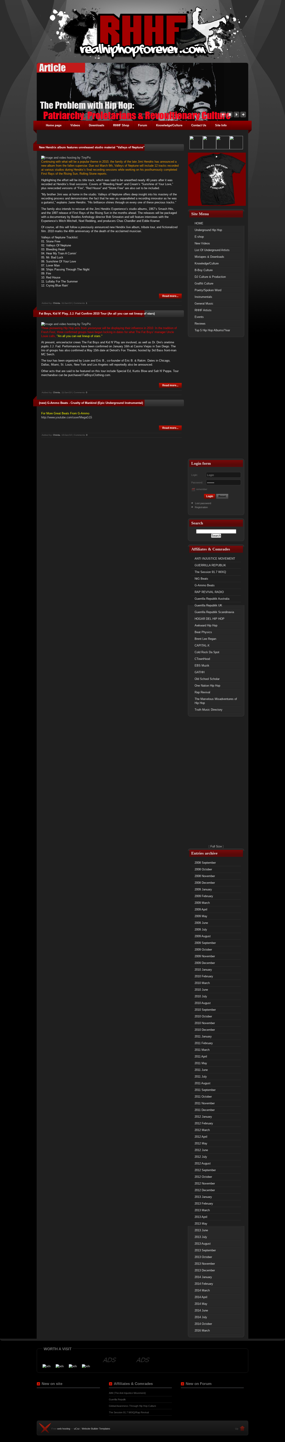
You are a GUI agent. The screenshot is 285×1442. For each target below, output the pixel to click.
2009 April (201, 909)
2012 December (205, 1190)
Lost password (203, 503)
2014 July (201, 1317)
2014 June (201, 1310)
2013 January (203, 1197)
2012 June (201, 1150)
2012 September (205, 1170)
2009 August (203, 936)
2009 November (205, 956)
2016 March (202, 1330)
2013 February (204, 1203)
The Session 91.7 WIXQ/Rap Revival (129, 1412)
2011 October (203, 1096)
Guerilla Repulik (117, 1399)
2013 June (201, 1230)
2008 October (203, 869)
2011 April (201, 1056)
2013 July (201, 1237)
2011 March (202, 1049)
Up (236, 1428)
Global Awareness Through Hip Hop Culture (132, 1406)
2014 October (203, 1323)
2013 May (201, 1223)
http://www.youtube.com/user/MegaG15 (66, 417)
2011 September (205, 1090)
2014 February (204, 1283)
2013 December (205, 1270)
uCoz (77, 1428)
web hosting (63, 1428)
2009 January (203, 889)
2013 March (202, 1210)
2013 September (205, 1250)
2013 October (203, 1257)
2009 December (205, 963)
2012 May (201, 1143)
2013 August (203, 1243)
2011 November (205, 1103)
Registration (201, 507)
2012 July (201, 1156)
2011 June (201, 1070)
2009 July (201, 929)
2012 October (203, 1176)
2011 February (204, 1043)
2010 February (204, 976)
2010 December (205, 1029)
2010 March (202, 983)
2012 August (203, 1163)
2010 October (203, 1016)
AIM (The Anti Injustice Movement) (127, 1393)
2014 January (203, 1277)
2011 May (201, 1063)
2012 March (202, 1130)
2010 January (203, 969)
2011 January (203, 1036)
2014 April (201, 1297)
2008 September (205, 862)
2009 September (205, 943)
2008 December (205, 882)
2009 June (201, 923)
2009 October (203, 949)
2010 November (205, 1023)
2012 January (203, 1116)
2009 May (201, 916)
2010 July (201, 996)
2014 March (202, 1290)
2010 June (201, 989)
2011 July (201, 1076)
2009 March (202, 902)
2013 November (205, 1263)
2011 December (205, 1110)
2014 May (201, 1303)
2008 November (205, 876)
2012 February (204, 1123)
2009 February (204, 896)
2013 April (201, 1217)
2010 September (205, 1009)
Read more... (170, 296)
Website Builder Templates (96, 1428)
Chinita (56, 303)
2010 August (203, 1003)
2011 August (202, 1083)
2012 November (205, 1183)
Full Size (216, 846)
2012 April (201, 1136)
